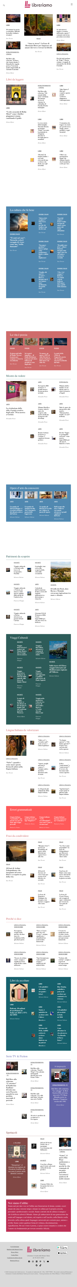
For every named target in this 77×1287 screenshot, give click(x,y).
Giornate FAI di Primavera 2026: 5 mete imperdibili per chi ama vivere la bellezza (40, 617)
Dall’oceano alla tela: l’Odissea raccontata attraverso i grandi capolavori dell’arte (60, 511)
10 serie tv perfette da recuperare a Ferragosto (38, 1117)
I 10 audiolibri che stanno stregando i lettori (43, 990)
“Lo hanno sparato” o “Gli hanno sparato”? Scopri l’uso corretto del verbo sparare (64, 744)
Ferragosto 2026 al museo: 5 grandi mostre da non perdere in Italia (43, 389)
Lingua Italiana (62, 54)
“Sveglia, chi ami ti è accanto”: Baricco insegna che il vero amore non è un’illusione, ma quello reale (43, 280)
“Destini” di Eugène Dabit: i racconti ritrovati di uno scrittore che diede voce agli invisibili (43, 160)
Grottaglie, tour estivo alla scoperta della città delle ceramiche (40, 569)
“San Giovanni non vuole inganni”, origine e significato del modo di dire (42, 961)
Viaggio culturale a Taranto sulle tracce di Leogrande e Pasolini (19, 569)
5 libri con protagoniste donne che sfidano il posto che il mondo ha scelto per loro (65, 159)
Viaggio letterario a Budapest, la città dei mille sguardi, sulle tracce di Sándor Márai (21, 676)
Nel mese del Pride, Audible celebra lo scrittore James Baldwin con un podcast (43, 1035)
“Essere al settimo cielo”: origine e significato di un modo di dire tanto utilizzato (20, 961)
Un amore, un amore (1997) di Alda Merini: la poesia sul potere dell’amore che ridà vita (45, 357)
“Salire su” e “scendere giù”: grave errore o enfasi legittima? (43, 742)
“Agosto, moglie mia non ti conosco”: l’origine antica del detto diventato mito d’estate (43, 769)
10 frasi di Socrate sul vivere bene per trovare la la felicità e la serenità (43, 875)
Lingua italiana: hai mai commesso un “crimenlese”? (60, 818)
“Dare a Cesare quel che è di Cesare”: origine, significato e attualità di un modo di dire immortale (42, 936)
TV (8, 1075)
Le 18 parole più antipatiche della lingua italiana (43, 790)
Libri (8, 25)
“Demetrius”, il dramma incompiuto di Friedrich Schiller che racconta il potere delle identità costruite (17, 1169)
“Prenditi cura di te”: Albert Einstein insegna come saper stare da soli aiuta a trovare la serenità (62, 251)
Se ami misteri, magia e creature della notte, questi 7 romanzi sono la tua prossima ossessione (63, 33)
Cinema (8, 54)
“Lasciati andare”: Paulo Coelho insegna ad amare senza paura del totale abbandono (61, 224)
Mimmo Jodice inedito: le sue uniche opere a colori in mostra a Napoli (64, 389)
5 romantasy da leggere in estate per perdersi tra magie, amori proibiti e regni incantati (65, 127)
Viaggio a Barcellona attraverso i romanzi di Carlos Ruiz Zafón (40, 650)
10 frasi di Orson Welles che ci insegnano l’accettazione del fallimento (46, 1146)
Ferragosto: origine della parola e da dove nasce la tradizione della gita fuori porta (19, 935)
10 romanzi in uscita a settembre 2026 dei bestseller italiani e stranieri (13, 32)
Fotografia (63, 382)
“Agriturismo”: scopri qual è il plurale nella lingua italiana (64, 791)
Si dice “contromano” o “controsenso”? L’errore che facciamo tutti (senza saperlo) (64, 768)
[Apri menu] (71, 4)
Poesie (12, 348)
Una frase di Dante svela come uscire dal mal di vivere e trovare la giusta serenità (65, 874)
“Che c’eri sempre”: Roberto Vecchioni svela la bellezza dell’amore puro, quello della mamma (61, 279)
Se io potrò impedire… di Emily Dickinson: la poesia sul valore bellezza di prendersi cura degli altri (31, 358)
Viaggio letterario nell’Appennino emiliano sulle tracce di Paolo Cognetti (40, 675)
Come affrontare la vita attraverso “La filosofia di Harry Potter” (62, 1034)
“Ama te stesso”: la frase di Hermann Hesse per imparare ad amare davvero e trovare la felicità (38, 45)
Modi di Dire (18, 927)
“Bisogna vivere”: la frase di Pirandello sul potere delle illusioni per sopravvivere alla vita (44, 851)
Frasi (38, 39)
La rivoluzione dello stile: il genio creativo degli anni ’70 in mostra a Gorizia (15, 411)
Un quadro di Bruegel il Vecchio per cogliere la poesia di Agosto (45, 509)
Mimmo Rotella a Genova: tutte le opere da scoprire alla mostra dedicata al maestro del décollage (44, 412)
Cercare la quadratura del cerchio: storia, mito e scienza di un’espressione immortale (64, 935)
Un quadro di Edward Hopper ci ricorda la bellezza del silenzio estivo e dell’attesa (16, 510)
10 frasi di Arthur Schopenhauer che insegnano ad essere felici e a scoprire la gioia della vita (16, 872)
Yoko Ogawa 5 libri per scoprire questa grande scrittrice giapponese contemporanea (65, 94)
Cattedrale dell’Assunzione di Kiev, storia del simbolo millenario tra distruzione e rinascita (41, 593)
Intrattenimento (12, 52)
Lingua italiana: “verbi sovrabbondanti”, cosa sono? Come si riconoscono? (45, 820)
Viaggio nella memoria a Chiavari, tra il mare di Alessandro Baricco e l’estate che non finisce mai (40, 705)
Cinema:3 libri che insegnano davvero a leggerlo (46, 1186)
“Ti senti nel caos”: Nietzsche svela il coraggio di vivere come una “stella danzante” (17, 242)
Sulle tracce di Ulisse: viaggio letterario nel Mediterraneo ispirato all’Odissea (58, 669)
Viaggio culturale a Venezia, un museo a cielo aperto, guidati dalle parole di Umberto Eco (19, 592)
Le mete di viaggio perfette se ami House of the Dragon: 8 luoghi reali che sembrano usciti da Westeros (21, 705)
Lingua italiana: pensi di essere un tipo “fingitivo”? (31, 818)
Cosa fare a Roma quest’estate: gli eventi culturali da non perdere (47, 1166)
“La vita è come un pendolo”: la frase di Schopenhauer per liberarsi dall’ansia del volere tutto (64, 851)
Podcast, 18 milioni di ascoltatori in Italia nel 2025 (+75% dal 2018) (18, 1011)
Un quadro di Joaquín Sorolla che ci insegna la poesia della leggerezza (30, 510)
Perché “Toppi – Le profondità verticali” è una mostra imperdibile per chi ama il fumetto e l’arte (64, 438)
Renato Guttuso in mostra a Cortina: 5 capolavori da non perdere (43, 436)
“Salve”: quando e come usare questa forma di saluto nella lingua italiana (14, 765)
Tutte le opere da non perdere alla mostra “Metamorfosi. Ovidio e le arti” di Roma (64, 411)
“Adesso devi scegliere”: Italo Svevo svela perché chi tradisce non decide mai (43, 223)
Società (16, 563)
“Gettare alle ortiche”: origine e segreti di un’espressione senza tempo (65, 961)
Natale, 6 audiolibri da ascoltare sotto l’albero (43, 1013)
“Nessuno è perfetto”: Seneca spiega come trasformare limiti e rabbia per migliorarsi (43, 251)
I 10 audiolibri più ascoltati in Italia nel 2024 (62, 1013)
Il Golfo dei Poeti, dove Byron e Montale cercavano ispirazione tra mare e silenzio (61, 592)
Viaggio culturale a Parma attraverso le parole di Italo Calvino (19, 616)
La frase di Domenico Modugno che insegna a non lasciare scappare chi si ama (44, 899)
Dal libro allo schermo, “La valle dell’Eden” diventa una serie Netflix (37, 1096)
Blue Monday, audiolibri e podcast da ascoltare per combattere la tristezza (62, 993)
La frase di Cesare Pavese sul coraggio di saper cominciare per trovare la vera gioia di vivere (65, 900)
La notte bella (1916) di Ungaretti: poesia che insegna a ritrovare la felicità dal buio (60, 357)
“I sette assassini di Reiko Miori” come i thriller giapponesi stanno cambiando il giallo (16, 115)
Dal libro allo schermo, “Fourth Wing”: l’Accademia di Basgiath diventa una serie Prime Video (37, 1072)
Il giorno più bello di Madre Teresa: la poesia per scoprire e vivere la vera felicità (16, 356)
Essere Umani (15, 234)
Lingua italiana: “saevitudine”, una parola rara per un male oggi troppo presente (16, 820)
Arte (8, 404)
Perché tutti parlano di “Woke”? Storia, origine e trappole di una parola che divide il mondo (64, 62)
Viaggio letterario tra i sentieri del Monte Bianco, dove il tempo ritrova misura (22, 650)
